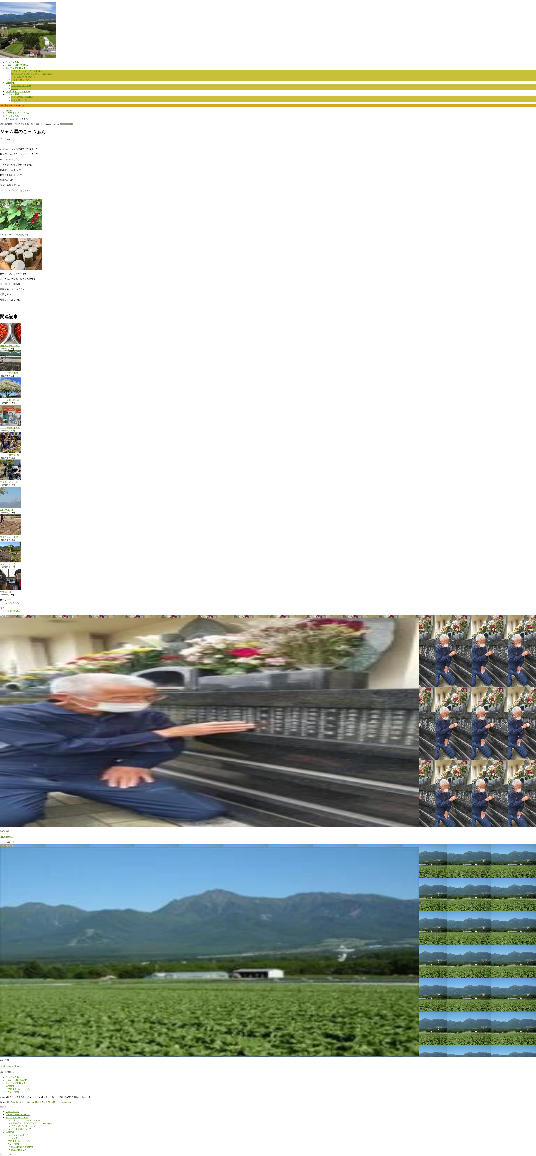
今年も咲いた (10, 400)
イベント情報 (12, 1092)
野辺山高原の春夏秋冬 (22, 97)
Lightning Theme (33, 1102)
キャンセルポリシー (21, 85)
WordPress (16, 1102)
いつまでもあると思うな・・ (12, 1066)
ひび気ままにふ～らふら (18, 1089)
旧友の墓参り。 (6, 837)
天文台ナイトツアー (10, 482)
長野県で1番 (9, 455)
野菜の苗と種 (10, 427)
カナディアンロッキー (17, 1083)
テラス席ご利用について (23, 77)
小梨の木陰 (9, 373)
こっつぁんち (66, 124)
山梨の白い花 (6, 509)
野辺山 (16, 611)
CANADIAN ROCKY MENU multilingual (31, 74)
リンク (14, 88)
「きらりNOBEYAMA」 (18, 1080)
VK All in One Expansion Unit (57, 1102)
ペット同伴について (21, 80)
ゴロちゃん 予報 (9, 537)
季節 (9, 611)
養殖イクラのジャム (10, 345)
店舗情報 (10, 1086)
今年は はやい (8, 591)
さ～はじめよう (8, 564)
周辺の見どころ (19, 100)
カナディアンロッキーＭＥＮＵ (26, 71)
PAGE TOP (5, 1154)
